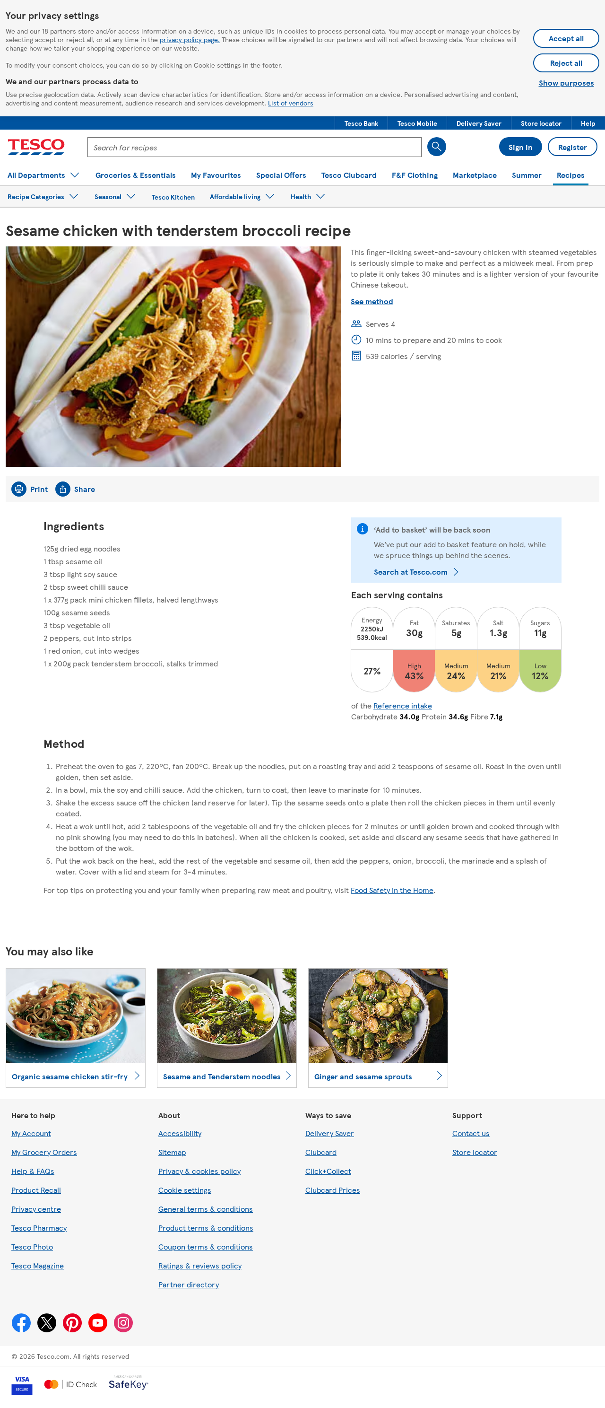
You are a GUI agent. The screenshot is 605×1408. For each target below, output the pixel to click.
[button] (361, 123)
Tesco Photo (32, 1246)
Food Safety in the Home (392, 889)
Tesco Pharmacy (39, 1227)
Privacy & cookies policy (199, 1170)
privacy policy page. (190, 39)
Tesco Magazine (37, 1265)
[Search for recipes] (436, 146)
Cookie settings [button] (184, 1189)
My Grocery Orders (44, 1151)
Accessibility (179, 1133)
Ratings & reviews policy (200, 1265)
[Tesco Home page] (36, 147)
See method (372, 301)
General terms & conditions (205, 1208)
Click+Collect (328, 1170)
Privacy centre (36, 1208)
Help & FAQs (32, 1170)
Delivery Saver (329, 1133)
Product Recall (36, 1189)
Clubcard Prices (332, 1189)
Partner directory (188, 1284)
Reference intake (402, 705)
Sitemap (172, 1151)
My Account (31, 1133)
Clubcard (321, 1151)
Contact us (471, 1133)
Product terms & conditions (205, 1227)
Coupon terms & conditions (205, 1246)
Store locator (474, 1151)
